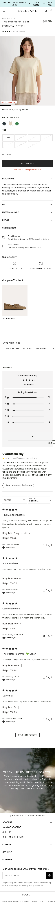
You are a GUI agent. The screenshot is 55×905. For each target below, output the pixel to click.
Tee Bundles (41, 348)
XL (23, 145)
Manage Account (11, 827)
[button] (51, 10)
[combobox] (39, 500)
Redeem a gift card (13, 837)
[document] (27, 71)
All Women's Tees (10, 348)
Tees (13, 18)
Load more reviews (27, 735)
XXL (36, 145)
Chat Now (36, 248)
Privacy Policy (28, 885)
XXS (8, 137)
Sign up (6, 832)
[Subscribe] (49, 875)
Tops (52, 348)
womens (5, 18)
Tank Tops (26, 348)
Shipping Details (42, 239)
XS (23, 138)
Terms (40, 885)
